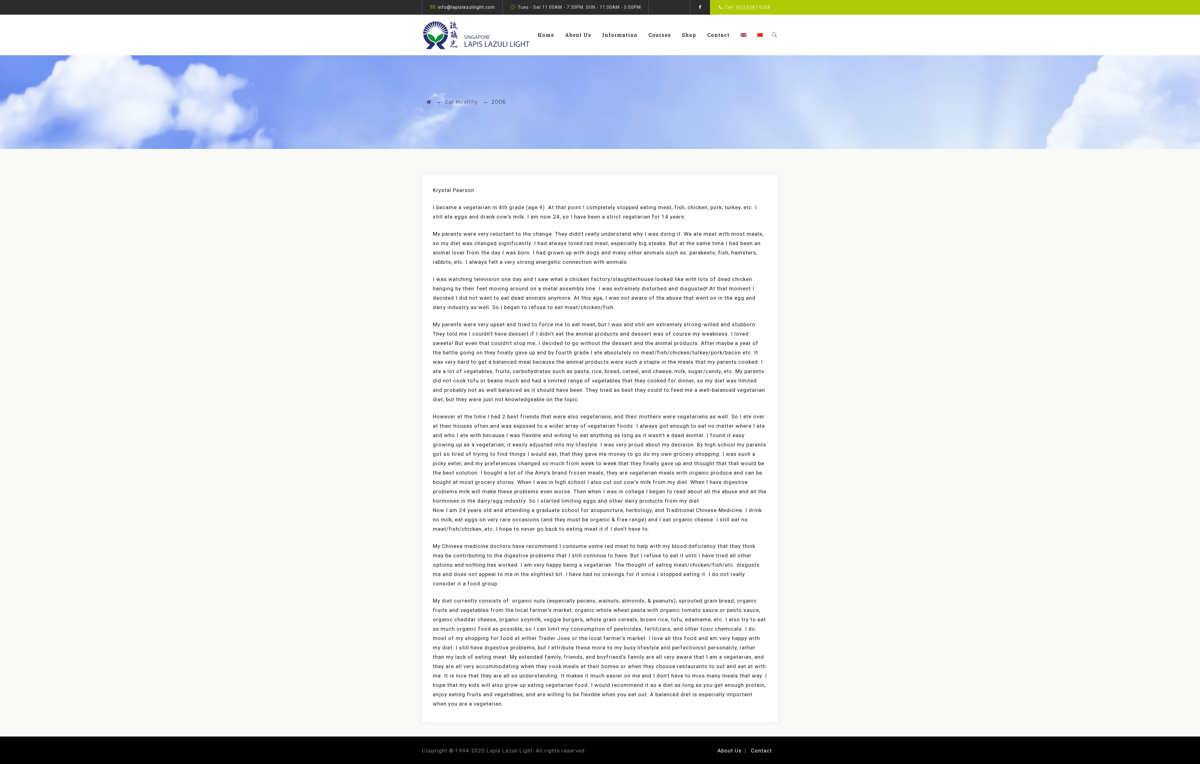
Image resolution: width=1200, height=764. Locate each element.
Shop (689, 35)
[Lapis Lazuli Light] (476, 35)
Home (546, 35)
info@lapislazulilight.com (466, 7)
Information (620, 35)
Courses (659, 35)
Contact (718, 35)
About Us (578, 35)
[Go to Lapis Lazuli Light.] (429, 102)
